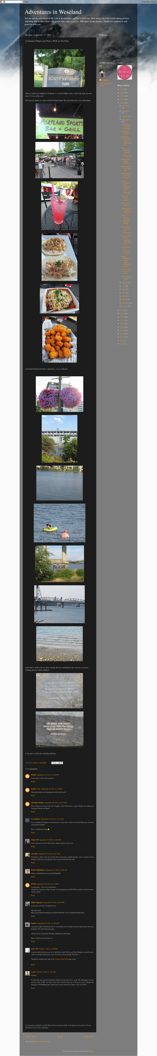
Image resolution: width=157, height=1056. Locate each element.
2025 (122, 89)
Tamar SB (34, 840)
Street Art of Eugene (126, 204)
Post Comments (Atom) (42, 1041)
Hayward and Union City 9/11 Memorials (126, 230)
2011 (122, 340)
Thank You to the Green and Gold (126, 126)
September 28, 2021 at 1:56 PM (51, 789)
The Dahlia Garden (125, 133)
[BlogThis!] (55, 763)
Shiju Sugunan (36, 902)
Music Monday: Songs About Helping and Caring (127, 261)
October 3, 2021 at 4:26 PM (48, 949)
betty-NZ (34, 949)
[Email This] (52, 763)
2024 (122, 93)
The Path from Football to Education (126, 210)
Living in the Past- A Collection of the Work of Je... (126, 240)
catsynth (34, 854)
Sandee (33, 923)
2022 (122, 99)
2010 (122, 344)
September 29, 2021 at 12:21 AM (52, 819)
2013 (122, 334)
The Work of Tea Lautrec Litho (126, 168)
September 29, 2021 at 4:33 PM (47, 884)
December (125, 106)
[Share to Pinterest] (62, 763)
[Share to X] (57, 763)
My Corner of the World (60, 959)
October (125, 116)
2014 (122, 330)
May (124, 293)
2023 (122, 96)
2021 (122, 103)
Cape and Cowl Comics (125, 198)
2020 (122, 310)
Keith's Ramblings (38, 870)
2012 (122, 337)
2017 (122, 320)
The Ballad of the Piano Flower (126, 176)
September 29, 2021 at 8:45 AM (49, 854)
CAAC (33, 972)
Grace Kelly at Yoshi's (126, 277)
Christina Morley (37, 802)
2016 (122, 323)
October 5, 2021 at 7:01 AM (46, 972)
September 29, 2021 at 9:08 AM (56, 870)
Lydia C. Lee (35, 789)
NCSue (33, 884)
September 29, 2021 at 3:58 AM (50, 840)
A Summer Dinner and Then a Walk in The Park (127, 141)
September (126, 120)
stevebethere (35, 819)
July (123, 286)
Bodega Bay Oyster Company (126, 161)
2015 (122, 327)
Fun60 (33, 775)
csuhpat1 (105, 80)
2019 (122, 313)
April (124, 296)
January (125, 306)
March (124, 299)
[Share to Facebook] (59, 763)
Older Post (89, 1036)
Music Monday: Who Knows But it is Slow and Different (126, 187)
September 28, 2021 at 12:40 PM (48, 775)
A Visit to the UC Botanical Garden (126, 250)
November (125, 111)
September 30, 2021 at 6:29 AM (48, 923)
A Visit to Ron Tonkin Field (126, 271)
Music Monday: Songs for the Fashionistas (127, 152)
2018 (122, 317)
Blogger (90, 1051)
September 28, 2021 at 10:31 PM (56, 803)
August (124, 283)
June (124, 289)
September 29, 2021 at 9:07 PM (53, 902)
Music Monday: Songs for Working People (126, 220)
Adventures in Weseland (53, 11)
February (125, 303)
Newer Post (30, 1036)
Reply (33, 781)
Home (60, 1036)
